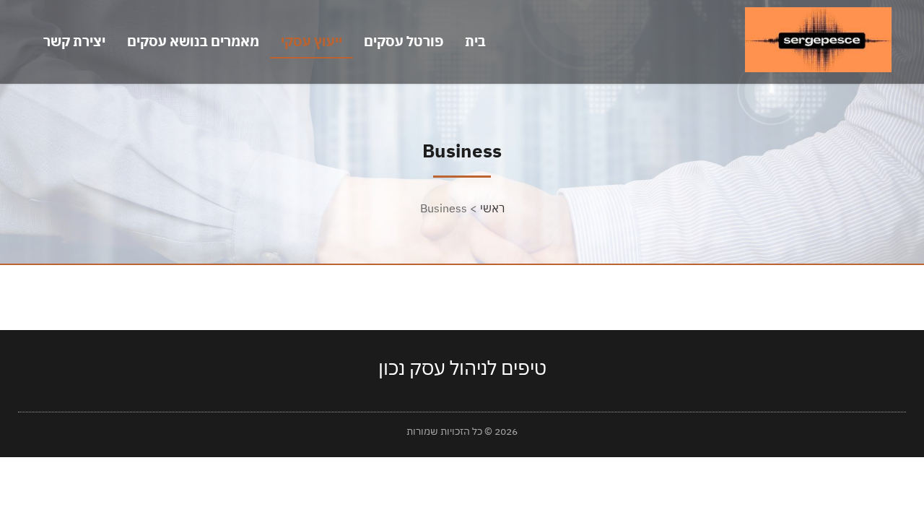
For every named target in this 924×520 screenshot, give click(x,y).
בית (475, 41)
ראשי (492, 208)
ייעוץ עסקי (311, 41)
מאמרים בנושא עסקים (193, 41)
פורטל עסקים (403, 41)
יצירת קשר (74, 41)
